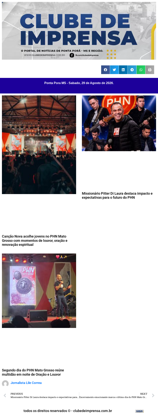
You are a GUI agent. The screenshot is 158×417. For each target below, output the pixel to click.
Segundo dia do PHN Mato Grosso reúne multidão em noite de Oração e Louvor (33, 372)
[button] (105, 69)
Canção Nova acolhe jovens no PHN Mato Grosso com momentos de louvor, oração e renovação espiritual (34, 240)
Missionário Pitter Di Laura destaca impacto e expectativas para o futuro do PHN (117, 195)
